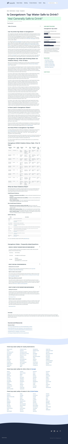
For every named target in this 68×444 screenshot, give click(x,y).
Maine (47, 399)
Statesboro (22, 378)
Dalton (34, 374)
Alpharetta (9, 375)
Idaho (8, 398)
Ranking (26, 2)
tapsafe (12, 3)
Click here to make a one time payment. (20, 283)
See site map (4, 437)
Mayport (8, 366)
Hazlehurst (9, 359)
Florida (21, 396)
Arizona (34, 393)
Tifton (47, 383)
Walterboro (22, 357)
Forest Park (22, 387)
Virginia (34, 409)
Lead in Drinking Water (49, 61)
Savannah (22, 350)
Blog (44, 2)
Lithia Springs (48, 387)
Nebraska (47, 402)
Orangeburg (35, 365)
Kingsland (48, 359)
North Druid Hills (10, 388)
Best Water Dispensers (49, 67)
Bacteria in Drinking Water (50, 65)
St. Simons (22, 356)
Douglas (47, 363)
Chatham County (23, 349)
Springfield (35, 353)
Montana (34, 402)
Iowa (47, 398)
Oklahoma (9, 406)
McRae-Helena (9, 363)
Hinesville (47, 352)
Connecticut (35, 395)
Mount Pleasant (49, 362)
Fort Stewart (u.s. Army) (24, 353)
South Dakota (22, 408)
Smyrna (8, 377)
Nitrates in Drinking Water (50, 64)
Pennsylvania (35, 406)
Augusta (21, 371)
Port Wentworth (10, 352)
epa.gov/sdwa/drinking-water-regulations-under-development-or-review (21, 328)
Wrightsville (9, 365)
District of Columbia (10, 396)
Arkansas (47, 393)
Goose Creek (35, 363)
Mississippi (9, 402)
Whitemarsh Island (49, 350)
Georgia (33, 369)
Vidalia (34, 357)
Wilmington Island (23, 352)
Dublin (21, 365)
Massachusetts (22, 401)
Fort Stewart (9, 353)
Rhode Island (48, 406)
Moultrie (34, 387)
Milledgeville (35, 381)
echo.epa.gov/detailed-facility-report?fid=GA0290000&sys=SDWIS (20, 326)
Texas (47, 408)
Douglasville (9, 381)
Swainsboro (48, 357)
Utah (8, 409)
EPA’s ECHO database (17, 41)
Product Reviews (33, 2)
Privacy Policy (17, 431)
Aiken (21, 366)
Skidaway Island (36, 350)
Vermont (21, 409)
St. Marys (8, 360)
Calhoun (47, 380)
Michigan (34, 401)
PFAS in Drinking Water (49, 62)
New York (9, 405)
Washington (48, 409)
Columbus (48, 371)
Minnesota (48, 401)
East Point (22, 380)
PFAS (37, 56)
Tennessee (35, 408)
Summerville (35, 362)
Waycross (34, 359)
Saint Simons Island (36, 356)
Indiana (34, 398)
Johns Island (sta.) (23, 359)
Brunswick (48, 356)
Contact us (9, 431)
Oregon (21, 406)
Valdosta (47, 374)
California (8, 395)
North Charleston (23, 362)
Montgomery (35, 349)
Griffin (34, 384)
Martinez (34, 380)
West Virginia (9, 411)
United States (34, 391)
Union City (48, 384)
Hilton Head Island (49, 353)
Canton (8, 383)
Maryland (8, 401)
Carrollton (9, 378)
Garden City (48, 349)
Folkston (34, 360)
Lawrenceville (48, 381)
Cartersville (48, 375)
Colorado (21, 395)
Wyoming (35, 411)
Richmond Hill (9, 349)
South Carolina (9, 408)
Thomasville (9, 384)
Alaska (21, 393)
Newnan (34, 378)
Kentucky (22, 399)
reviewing (14, 55)
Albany (21, 374)
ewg (32, 136)
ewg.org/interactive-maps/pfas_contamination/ (16, 331)
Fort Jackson (22, 363)
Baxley (8, 357)
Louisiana (34, 399)
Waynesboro (22, 360)
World (40, 2)
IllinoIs (21, 398)
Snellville (8, 387)
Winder (47, 377)
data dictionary (26, 238)
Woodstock (22, 381)
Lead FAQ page (30, 125)
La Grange (9, 380)
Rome (21, 375)
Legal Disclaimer (26, 431)
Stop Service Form (12, 306)
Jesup (8, 356)
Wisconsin (22, 411)
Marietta (34, 375)
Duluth (21, 383)
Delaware (47, 395)
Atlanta (8, 371)
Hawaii (47, 396)
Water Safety (19, 2)
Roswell (8, 374)
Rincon (34, 352)
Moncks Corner (49, 365)
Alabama (8, 393)
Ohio (47, 405)
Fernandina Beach (49, 360)
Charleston (9, 362)
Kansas (8, 399)
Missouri (21, 402)
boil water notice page (31, 38)
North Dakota (35, 405)
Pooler (8, 350)
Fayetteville (22, 388)
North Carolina (22, 405)
